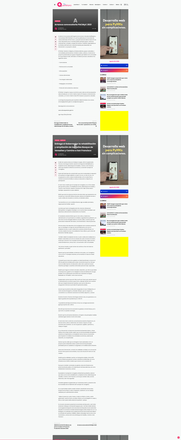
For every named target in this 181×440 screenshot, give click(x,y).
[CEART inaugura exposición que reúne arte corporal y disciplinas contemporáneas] (103, 80)
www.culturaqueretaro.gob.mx (65, 110)
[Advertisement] (114, 121)
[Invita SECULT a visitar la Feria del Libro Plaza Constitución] (103, 89)
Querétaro (57, 21)
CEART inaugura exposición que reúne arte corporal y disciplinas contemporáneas (117, 79)
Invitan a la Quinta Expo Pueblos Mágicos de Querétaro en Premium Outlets (116, 105)
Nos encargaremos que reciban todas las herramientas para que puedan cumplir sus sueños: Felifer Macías (117, 96)
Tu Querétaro (61, 28)
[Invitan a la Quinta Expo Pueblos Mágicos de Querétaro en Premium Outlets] (103, 105)
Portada (57, 140)
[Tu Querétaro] (64, 4)
